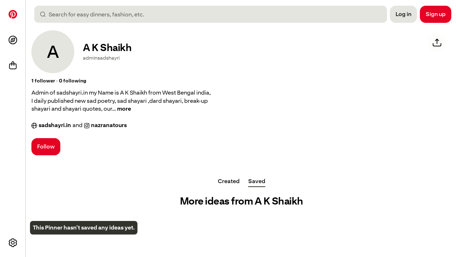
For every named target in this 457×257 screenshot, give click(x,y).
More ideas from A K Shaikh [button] (241, 201)
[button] (43, 81)
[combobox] (213, 14)
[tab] (229, 181)
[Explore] (12, 40)
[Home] (12, 14)
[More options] (12, 242)
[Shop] (12, 65)
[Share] (437, 42)
